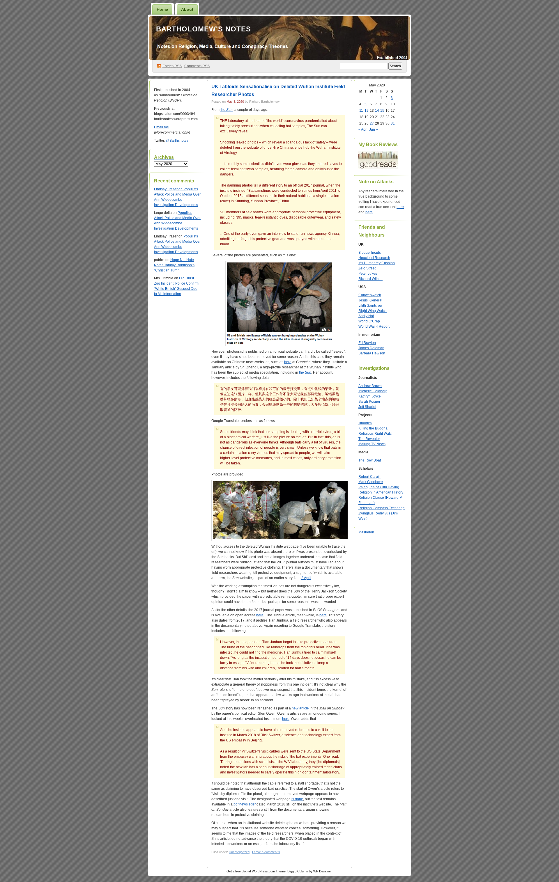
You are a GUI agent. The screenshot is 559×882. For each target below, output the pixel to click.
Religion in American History (380, 492)
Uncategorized (239, 852)
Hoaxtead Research (374, 258)
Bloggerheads (369, 253)
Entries (172, 66)
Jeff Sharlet (367, 407)
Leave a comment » (266, 852)
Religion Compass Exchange (381, 508)
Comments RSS (197, 66)
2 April (306, 578)
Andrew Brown (370, 386)
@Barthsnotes (177, 141)
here (287, 362)
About (187, 9)
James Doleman (371, 348)
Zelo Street (367, 268)
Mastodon (366, 532)
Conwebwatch (369, 295)
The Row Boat (369, 460)
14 (377, 111)
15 (382, 111)
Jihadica (365, 423)
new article (300, 708)
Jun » (373, 129)
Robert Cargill (369, 477)
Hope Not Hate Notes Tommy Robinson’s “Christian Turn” (174, 265)
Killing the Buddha (373, 428)
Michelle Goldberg (373, 391)
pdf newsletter (244, 804)
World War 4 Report (374, 326)
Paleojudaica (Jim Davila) (378, 487)
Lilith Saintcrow (370, 306)
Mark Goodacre (370, 482)
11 (361, 111)
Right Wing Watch (372, 311)
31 (393, 123)
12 (367, 111)
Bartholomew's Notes (203, 29)
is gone (297, 799)
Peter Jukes (367, 273)
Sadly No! (366, 316)
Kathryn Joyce (369, 396)
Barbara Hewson (371, 353)
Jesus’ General (370, 300)
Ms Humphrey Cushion (376, 263)
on (168, 189)
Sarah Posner (369, 402)
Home (162, 9)
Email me (161, 127)
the (226, 110)
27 (372, 123)
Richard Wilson (370, 279)
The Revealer (369, 439)
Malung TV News (371, 444)
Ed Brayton (367, 343)
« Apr (362, 129)
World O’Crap (369, 321)
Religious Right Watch (376, 434)
